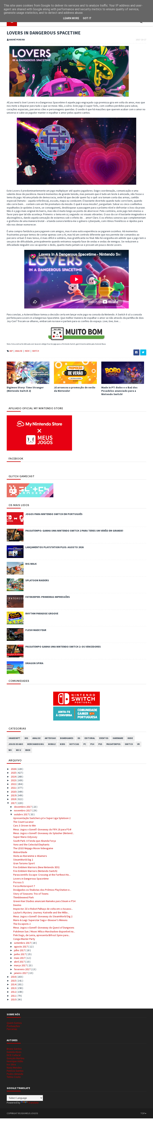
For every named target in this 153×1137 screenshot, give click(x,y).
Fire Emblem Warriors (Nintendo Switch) (35, 871)
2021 (14, 787)
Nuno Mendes (14, 1067)
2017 (14, 803)
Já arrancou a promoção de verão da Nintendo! (74, 389)
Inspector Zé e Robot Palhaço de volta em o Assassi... (43, 908)
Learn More (71, 18)
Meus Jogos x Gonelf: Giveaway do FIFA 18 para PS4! (42, 829)
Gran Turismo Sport (24, 863)
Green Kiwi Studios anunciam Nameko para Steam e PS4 (44, 901)
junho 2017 (20, 954)
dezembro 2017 (23, 806)
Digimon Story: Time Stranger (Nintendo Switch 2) (25, 389)
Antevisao (50, 738)
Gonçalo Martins (15, 1058)
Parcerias (12, 1029)
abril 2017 (19, 961)
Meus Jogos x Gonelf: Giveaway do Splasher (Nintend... (43, 833)
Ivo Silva (11, 1064)
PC (84, 744)
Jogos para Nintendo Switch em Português (53, 514)
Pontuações (13, 1026)
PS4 (92, 744)
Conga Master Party (24, 939)
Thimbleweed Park (23, 897)
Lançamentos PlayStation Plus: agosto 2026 (54, 547)
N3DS (62, 744)
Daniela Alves (14, 1052)
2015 (14, 980)
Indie (27, 351)
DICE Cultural (14, 1055)
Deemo (17, 905)
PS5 (100, 744)
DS (79, 738)
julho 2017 (20, 950)
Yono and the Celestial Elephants (31, 844)
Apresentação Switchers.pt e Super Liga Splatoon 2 (42, 818)
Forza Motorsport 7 (24, 886)
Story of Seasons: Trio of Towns (31, 893)
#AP (11, 351)
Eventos (103, 738)
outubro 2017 (21, 814)
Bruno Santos (14, 1048)
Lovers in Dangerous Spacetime (31, 878)
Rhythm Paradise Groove (41, 613)
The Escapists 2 (22, 923)
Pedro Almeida (15, 1074)
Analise (19, 351)
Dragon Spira (34, 663)
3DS (26, 738)
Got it (87, 18)
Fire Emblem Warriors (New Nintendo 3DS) (36, 867)
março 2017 (20, 965)
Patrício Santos (15, 1070)
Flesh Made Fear (35, 630)
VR (138, 744)
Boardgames (66, 738)
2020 (14, 791)
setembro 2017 (23, 942)
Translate (33, 1102)
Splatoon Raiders (37, 580)
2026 (14, 769)
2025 (14, 772)
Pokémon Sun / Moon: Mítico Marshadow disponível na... (44, 931)
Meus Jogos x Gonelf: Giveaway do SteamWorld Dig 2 (42, 916)
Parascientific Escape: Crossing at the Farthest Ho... (42, 874)
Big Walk (31, 563)
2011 (14, 995)
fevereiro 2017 (22, 969)
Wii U (18, 750)
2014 (14, 984)
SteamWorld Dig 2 (23, 859)
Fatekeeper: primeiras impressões (47, 597)
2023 (14, 780)
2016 (14, 976)
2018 (14, 799)
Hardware (118, 738)
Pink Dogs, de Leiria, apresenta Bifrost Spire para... (41, 935)
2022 (14, 784)
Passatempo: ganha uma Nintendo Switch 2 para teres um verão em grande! (74, 530)
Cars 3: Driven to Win (24, 825)
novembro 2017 (23, 810)
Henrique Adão (15, 1061)
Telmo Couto (14, 1077)
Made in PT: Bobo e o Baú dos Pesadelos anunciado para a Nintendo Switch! (119, 391)
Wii (10, 750)
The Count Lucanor (23, 821)
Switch (35, 351)
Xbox (27, 750)
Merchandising (35, 744)
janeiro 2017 (21, 973)
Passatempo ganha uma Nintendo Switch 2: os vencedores (63, 646)
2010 (14, 999)
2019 (14, 795)
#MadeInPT (14, 738)
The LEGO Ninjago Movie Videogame (33, 848)
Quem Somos (14, 1023)
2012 (14, 991)
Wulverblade (20, 852)
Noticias (74, 744)
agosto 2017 (21, 946)
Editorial (90, 738)
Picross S (18, 882)
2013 (14, 988)
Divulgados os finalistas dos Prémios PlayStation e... (42, 889)
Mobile (52, 744)
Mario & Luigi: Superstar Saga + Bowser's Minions (40, 920)
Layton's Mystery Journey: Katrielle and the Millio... (41, 912)
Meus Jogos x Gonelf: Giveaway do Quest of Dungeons (43, 927)
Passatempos (113, 744)
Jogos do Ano (16, 744)
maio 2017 (20, 958)
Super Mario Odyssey (25, 837)
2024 (14, 776)
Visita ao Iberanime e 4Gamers (30, 856)
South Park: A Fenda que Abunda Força (34, 840)
